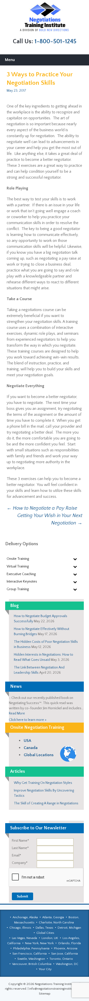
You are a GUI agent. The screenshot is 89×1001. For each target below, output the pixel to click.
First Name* (20, 841)
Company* (19, 863)
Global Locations (38, 755)
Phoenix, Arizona (65, 948)
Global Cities (45, 933)
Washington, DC (67, 964)
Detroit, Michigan (69, 927)
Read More (17, 713)
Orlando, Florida (69, 943)
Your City (45, 969)
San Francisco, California (29, 953)
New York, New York (39, 943)
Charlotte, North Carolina (56, 922)
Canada (31, 748)
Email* (16, 855)
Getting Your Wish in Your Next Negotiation (49, 519)
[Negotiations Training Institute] (44, 17)
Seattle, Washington (31, 958)
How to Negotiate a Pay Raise (42, 508)
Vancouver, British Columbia (31, 964)
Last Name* (20, 848)
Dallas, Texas (44, 927)
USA (27, 740)
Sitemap (44, 993)
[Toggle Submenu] (75, 559)
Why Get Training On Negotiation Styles (43, 783)
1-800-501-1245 (55, 41)
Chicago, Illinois (20, 927)
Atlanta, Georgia (53, 917)
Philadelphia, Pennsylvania (31, 948)
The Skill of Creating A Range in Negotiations (46, 803)
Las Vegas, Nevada (24, 938)
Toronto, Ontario (61, 958)
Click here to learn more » (27, 720)
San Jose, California (64, 953)
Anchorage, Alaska (25, 917)
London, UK (50, 938)
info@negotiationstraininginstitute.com (56, 988)
